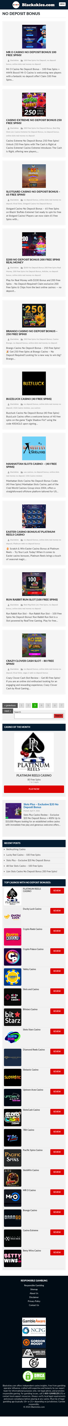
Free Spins (44, 605)
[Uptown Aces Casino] (12, 1097)
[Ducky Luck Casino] (12, 916)
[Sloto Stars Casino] (12, 1037)
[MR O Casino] (12, 1198)
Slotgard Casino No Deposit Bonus (37, 204)
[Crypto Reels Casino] (12, 937)
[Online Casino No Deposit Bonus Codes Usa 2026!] (34, 4)
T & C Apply (34, 782)
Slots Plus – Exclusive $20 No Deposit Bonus (41, 806)
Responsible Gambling (34, 1286)
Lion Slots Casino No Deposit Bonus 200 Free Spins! (31, 872)
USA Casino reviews (21, 408)
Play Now (34, 789)
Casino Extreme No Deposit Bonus (29, 132)
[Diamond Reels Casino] (12, 1057)
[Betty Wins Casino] (12, 1258)
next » (7, 711)
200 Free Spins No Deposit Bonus (38, 128)
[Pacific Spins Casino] (12, 1158)
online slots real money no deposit (26, 64)
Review (57, 891)
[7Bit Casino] (12, 1137)
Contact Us (34, 1305)
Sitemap (34, 1290)
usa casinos (35, 408)
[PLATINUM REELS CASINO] (34, 752)
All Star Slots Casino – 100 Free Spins (24, 866)
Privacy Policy (34, 1301)
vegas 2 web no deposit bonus (35, 673)
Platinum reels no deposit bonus (26, 544)
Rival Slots (17, 204)
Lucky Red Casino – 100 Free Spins (23, 855)
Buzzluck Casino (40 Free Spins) (29, 399)
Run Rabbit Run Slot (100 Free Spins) (32, 599)
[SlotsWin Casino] (12, 1178)
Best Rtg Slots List (31, 605)
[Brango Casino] (12, 1218)
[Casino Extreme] (12, 1238)
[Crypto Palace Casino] (12, 957)
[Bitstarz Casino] (12, 1017)
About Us (34, 1294)
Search (17, 712)
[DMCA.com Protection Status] (34, 1381)
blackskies (14, 60)
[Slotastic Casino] (12, 1077)
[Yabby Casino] (12, 977)
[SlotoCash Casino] (12, 1117)
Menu (62, 4)
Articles (45, 271)
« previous (10, 705)
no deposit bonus (51, 132)
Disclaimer (34, 1297)
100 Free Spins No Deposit (35, 60)
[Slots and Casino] (12, 997)
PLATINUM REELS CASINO (34, 775)
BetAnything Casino (15, 849)
